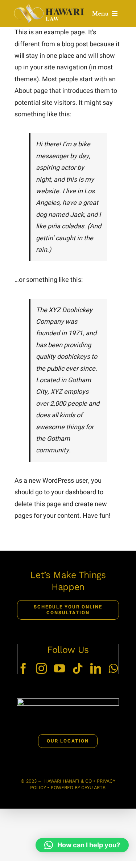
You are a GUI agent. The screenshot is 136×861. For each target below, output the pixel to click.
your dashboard (73, 492)
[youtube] (59, 668)
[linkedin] (95, 668)
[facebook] (23, 668)
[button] (82, 845)
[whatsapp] (113, 668)
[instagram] (41, 668)
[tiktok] (77, 668)
